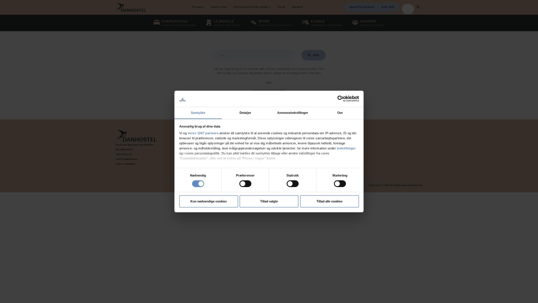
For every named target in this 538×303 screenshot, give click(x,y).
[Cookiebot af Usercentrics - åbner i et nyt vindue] (340, 99)
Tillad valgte (269, 201)
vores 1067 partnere (203, 133)
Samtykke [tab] (198, 112)
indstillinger (346, 148)
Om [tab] (340, 112)
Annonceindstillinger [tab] (292, 112)
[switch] (245, 183)
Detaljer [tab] (245, 112)
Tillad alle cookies (329, 201)
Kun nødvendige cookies (208, 201)
